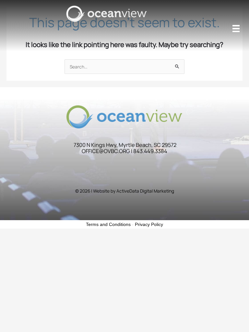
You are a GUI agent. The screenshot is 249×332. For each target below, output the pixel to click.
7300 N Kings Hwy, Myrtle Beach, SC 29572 (125, 144)
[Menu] (236, 28)
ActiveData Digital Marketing (145, 191)
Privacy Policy (149, 224)
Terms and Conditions (108, 224)
